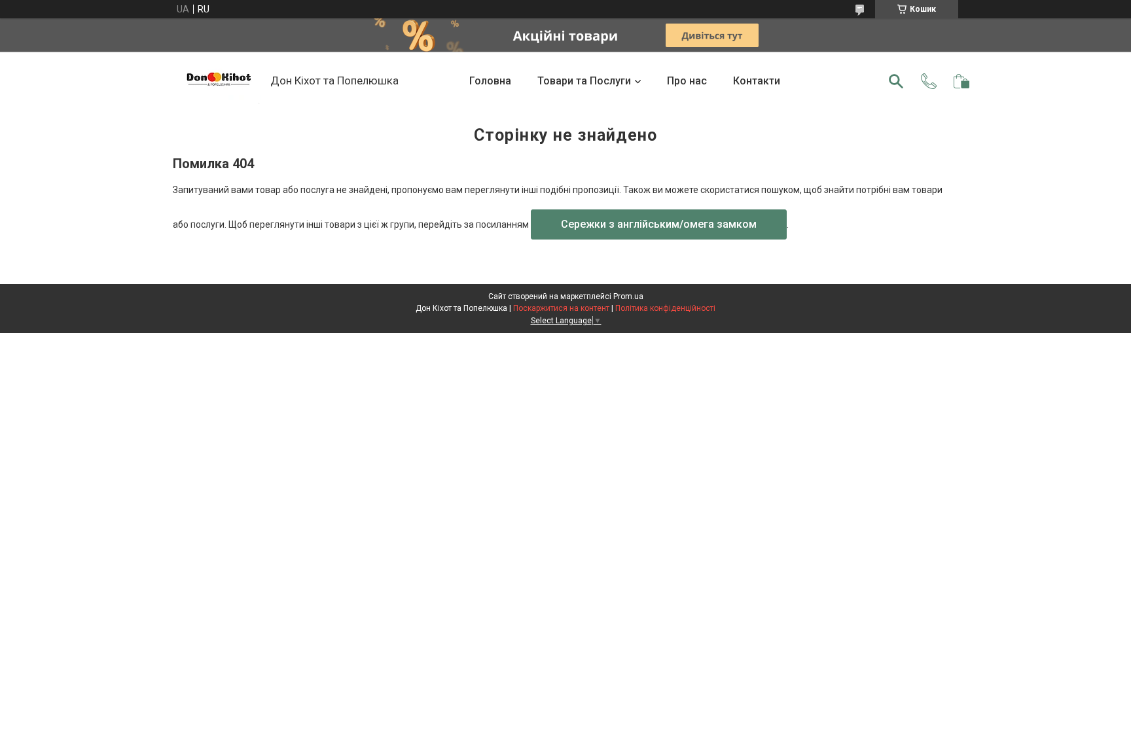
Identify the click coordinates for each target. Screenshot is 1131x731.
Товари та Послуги (584, 81)
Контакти (756, 81)
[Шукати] (896, 81)
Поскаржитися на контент (561, 308)
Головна (490, 81)
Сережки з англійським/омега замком (659, 224)
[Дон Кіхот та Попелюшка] (218, 81)
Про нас (687, 81)
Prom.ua (628, 296)
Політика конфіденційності (665, 308)
